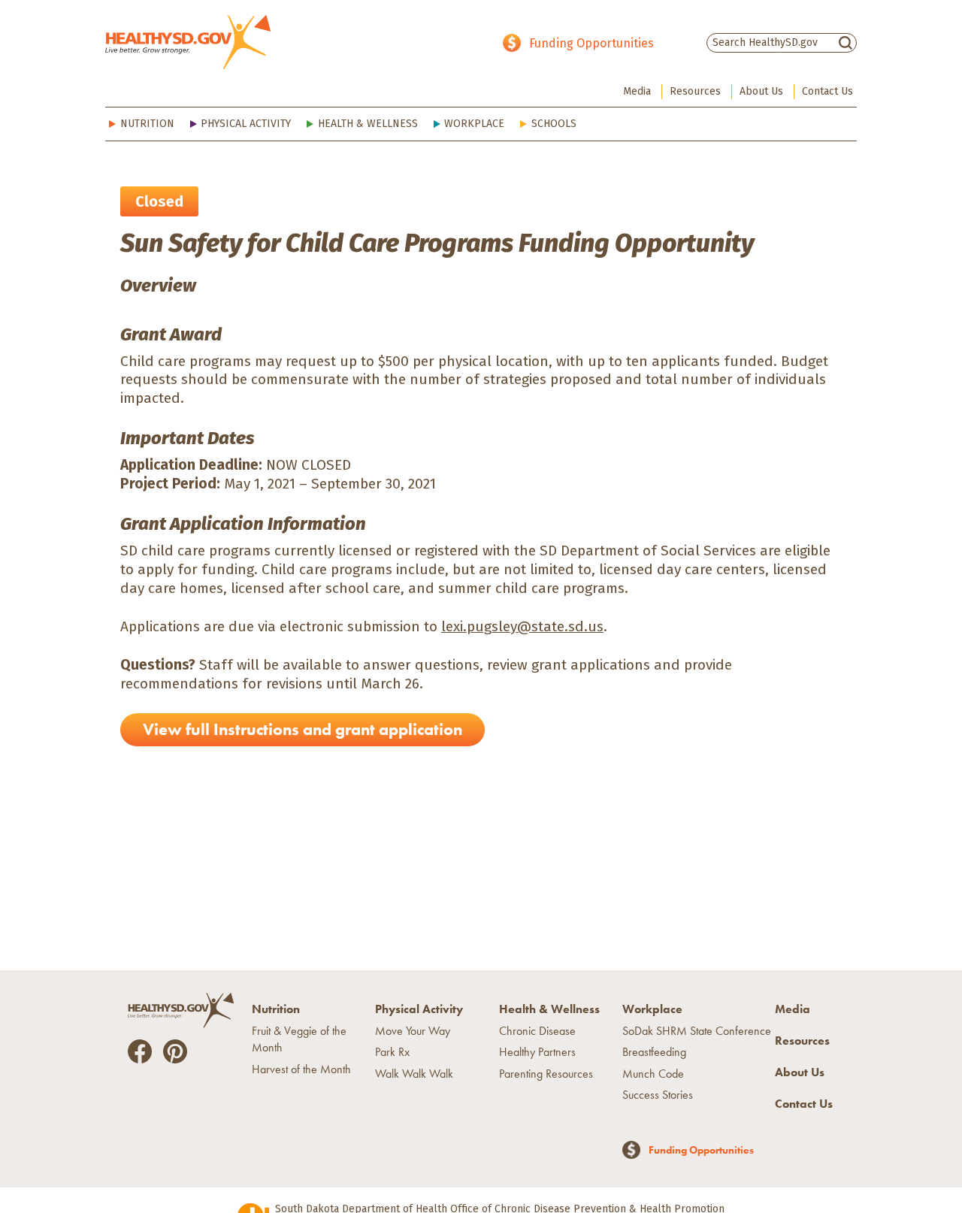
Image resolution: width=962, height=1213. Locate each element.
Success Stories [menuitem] (657, 1095)
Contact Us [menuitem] (827, 91)
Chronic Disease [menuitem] (537, 1031)
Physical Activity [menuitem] (246, 123)
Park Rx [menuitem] (392, 1052)
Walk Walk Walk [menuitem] (414, 1073)
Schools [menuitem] (553, 123)
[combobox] (781, 42)
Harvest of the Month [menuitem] (301, 1069)
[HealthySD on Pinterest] (175, 1050)
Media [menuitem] (637, 91)
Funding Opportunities (591, 43)
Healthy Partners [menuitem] (537, 1052)
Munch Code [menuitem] (653, 1073)
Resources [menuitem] (695, 91)
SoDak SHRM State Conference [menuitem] (696, 1031)
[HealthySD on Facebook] (140, 1050)
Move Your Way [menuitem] (412, 1031)
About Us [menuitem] (761, 91)
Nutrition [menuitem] (147, 123)
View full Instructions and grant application (302, 729)
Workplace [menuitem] (474, 123)
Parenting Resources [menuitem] (546, 1073)
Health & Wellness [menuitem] (368, 123)
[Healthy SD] (188, 42)
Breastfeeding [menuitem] (654, 1052)
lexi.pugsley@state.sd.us (522, 626)
